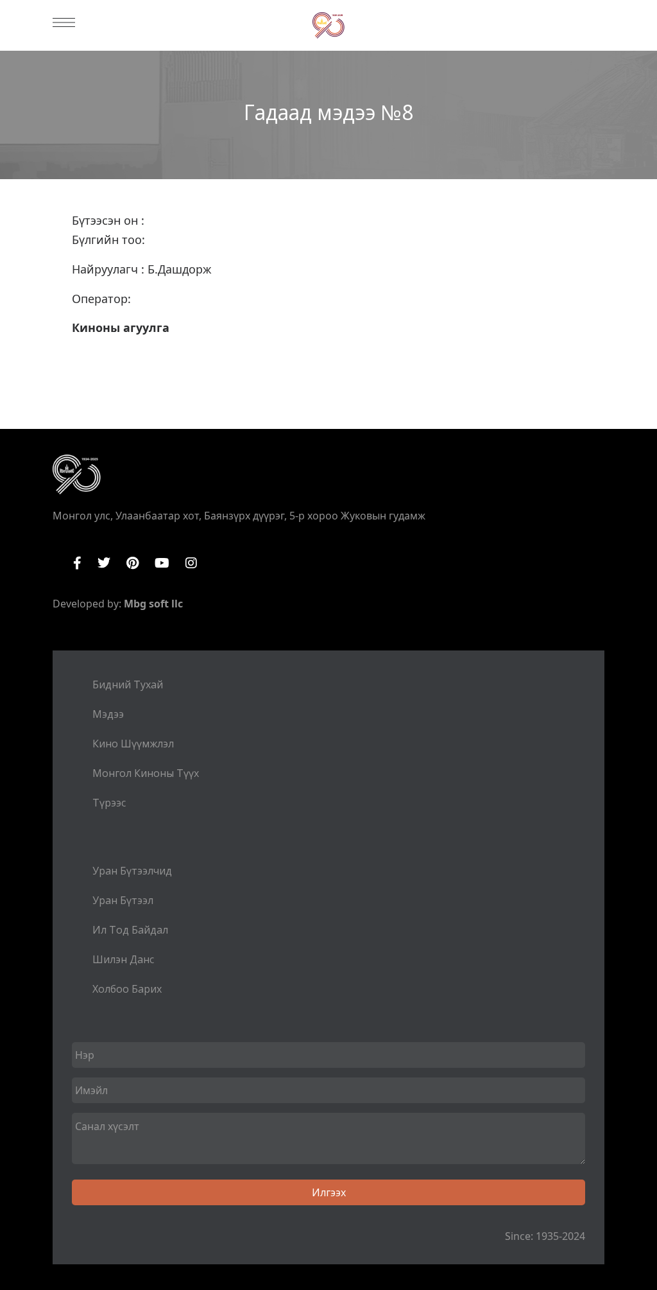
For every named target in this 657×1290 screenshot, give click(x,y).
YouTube (162, 563)
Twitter (104, 563)
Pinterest (132, 563)
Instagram (191, 563)
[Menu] (64, 22)
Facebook (77, 563)
